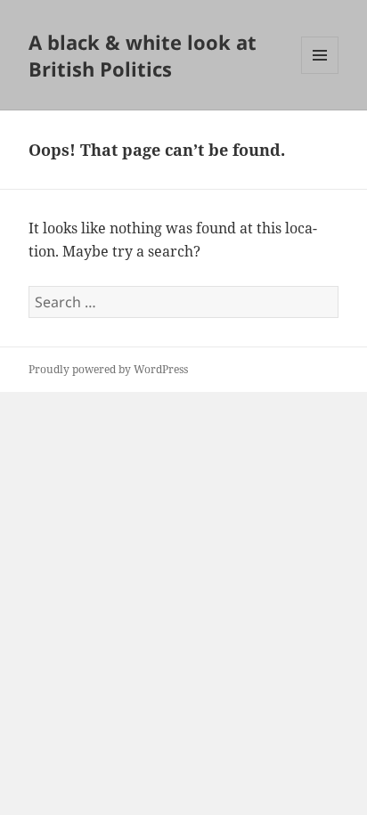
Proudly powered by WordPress (108, 369)
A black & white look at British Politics (143, 55)
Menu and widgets (320, 73)
